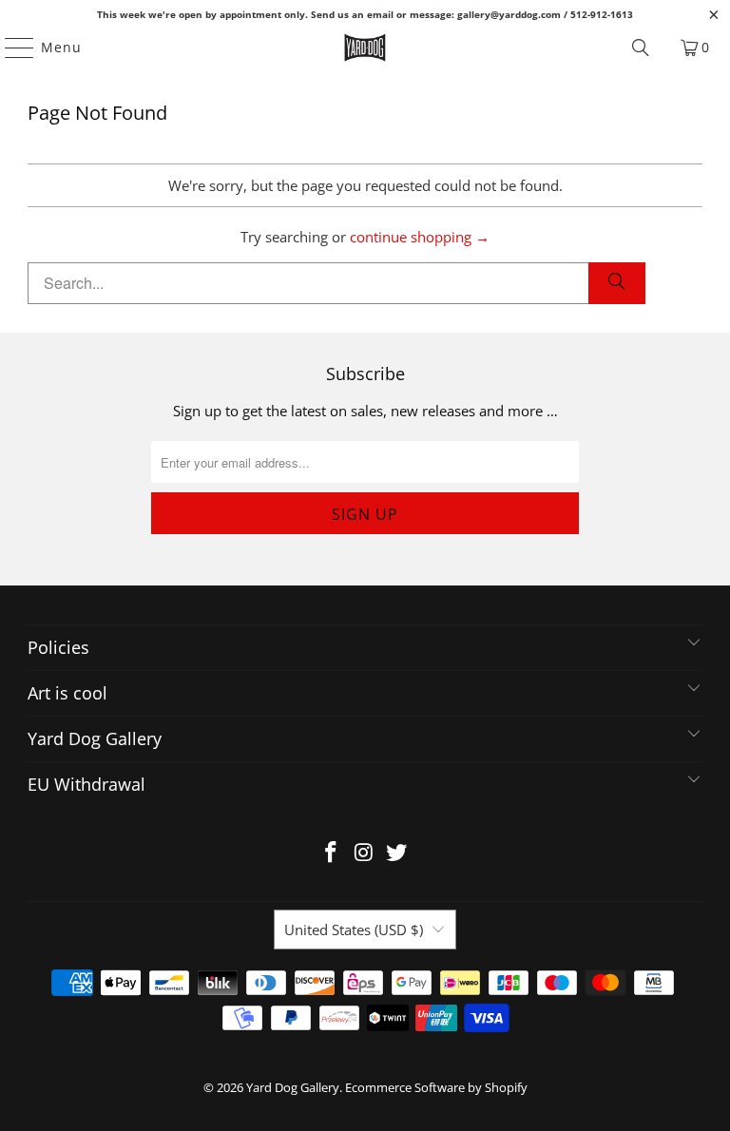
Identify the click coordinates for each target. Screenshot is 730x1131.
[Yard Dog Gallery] (365, 48)
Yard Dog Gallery (292, 1087)
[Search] (641, 48)
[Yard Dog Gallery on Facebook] (331, 853)
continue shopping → (420, 236)
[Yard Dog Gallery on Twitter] (397, 853)
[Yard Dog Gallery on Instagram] (364, 853)
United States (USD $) (353, 929)
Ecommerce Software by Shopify (436, 1087)
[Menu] (10, 48)
